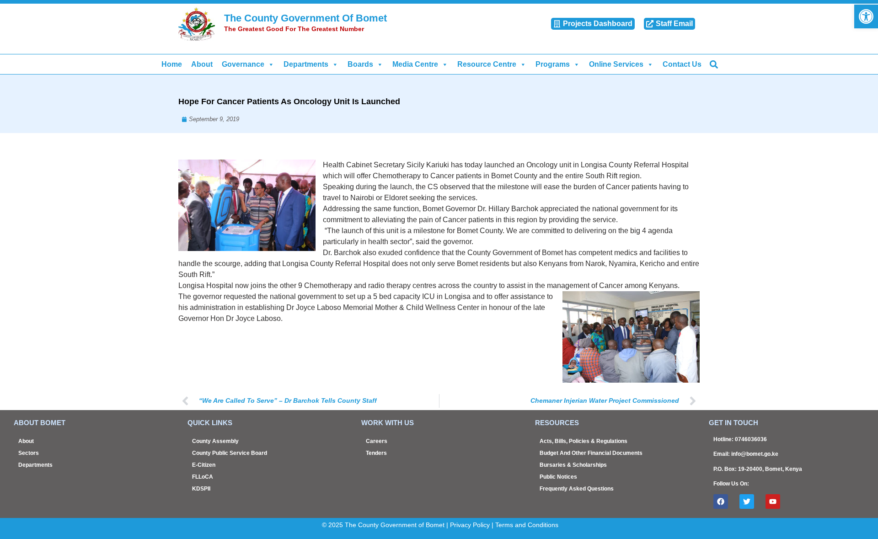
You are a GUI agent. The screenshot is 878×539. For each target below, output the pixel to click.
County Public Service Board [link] (229, 453)
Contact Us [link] (682, 64)
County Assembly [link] (215, 441)
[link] (866, 16)
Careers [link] (376, 441)
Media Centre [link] (415, 64)
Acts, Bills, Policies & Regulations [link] (583, 441)
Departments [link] (306, 64)
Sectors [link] (28, 453)
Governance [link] (243, 64)
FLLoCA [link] (202, 477)
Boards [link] (360, 64)
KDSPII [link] (201, 489)
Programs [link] (552, 64)
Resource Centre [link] (486, 64)
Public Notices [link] (558, 477)
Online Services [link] (616, 64)
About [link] (202, 64)
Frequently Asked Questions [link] (577, 489)
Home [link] (171, 64)
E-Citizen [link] (203, 465)
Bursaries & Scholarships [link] (573, 465)
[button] (713, 64)
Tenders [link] (376, 453)
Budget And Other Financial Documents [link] (591, 453)
